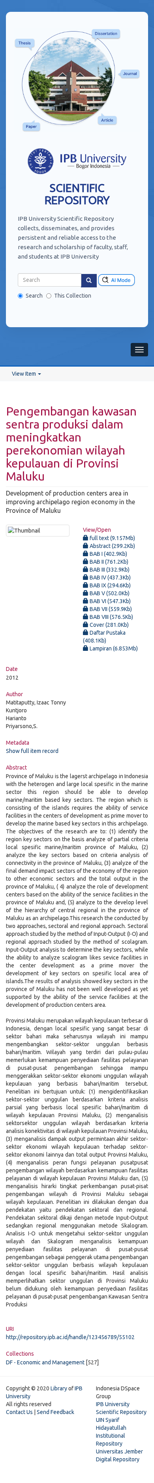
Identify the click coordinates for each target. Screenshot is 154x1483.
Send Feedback (55, 1412)
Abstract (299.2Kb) (111, 546)
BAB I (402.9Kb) (107, 554)
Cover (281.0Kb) (108, 625)
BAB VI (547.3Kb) (109, 601)
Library (59, 1388)
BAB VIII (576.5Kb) (110, 617)
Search (34, 296)
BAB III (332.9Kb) (109, 569)
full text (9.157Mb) (111, 538)
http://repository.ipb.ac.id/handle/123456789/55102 (70, 1337)
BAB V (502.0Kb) (109, 593)
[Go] (89, 280)
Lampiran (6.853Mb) (113, 648)
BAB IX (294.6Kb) (109, 585)
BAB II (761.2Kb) (108, 562)
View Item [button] (24, 374)
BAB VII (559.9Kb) (110, 609)
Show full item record (32, 751)
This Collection (72, 296)
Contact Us (19, 1412)
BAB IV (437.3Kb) (109, 577)
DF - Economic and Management (45, 1362)
